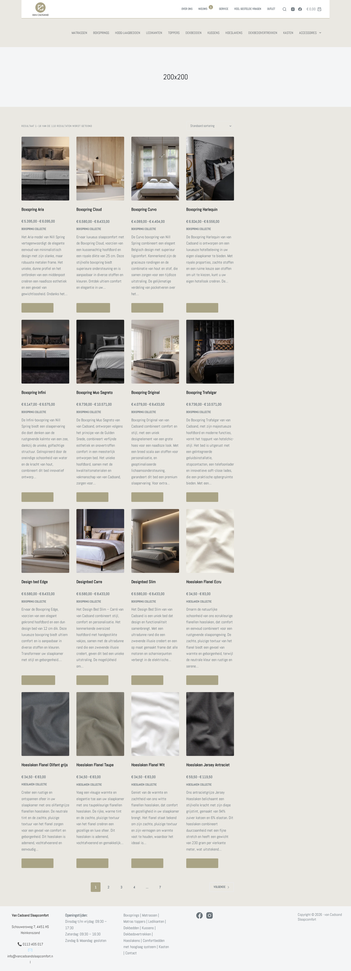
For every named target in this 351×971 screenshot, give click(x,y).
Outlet (271, 9)
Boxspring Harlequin (202, 209)
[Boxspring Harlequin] (210, 169)
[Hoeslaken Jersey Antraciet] (210, 724)
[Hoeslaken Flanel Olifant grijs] (45, 724)
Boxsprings (101, 33)
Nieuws (205, 8)
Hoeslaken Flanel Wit (148, 764)
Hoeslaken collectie (199, 601)
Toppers (174, 33)
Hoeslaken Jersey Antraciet (208, 764)
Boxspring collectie (33, 229)
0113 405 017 (33, 944)
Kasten (288, 33)
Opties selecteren (93, 307)
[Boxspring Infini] (45, 352)
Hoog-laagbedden (127, 33)
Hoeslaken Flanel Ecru (203, 581)
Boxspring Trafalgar (201, 392)
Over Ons (186, 9)
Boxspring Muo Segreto (94, 392)
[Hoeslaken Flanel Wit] (155, 724)
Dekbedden (194, 33)
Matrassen (79, 33)
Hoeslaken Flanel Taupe (95, 764)
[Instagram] (293, 9)
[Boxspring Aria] (45, 169)
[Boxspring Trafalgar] (210, 352)
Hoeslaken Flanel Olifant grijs (44, 764)
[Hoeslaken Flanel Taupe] (100, 724)
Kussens (213, 33)
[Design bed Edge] (45, 541)
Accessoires (308, 33)
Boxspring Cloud (89, 209)
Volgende (219, 887)
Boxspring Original (145, 392)
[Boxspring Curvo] (155, 169)
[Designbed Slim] (155, 541)
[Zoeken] (284, 9)
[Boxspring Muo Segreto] (100, 352)
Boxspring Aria (32, 209)
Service (223, 9)
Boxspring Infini (33, 392)
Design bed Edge (34, 581)
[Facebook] (300, 9)
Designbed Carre (89, 581)
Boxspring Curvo (144, 209)
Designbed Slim (143, 581)
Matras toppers (134, 921)
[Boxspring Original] (155, 352)
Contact (131, 953)
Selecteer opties (37, 307)
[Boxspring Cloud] (100, 169)
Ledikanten (154, 33)
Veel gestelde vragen (247, 9)
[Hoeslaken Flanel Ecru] (210, 541)
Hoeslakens (233, 33)
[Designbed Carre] (100, 541)
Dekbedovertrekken (262, 33)
